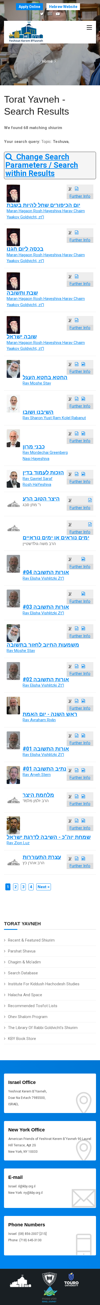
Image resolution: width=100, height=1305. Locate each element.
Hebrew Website (63, 7)
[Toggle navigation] (89, 27)
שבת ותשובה (22, 293)
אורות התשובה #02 (46, 679)
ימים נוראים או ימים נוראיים (56, 538)
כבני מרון (34, 447)
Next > (44, 886)
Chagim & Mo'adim (24, 962)
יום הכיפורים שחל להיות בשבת (43, 205)
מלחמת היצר (38, 795)
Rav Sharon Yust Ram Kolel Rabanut (54, 417)
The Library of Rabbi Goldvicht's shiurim (43, 1027)
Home (47, 61)
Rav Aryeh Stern (37, 774)
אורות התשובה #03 (46, 607)
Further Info (80, 196)
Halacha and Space (25, 994)
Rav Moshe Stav (37, 383)
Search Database (23, 973)
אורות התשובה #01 (46, 749)
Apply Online (29, 7)
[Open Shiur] (76, 188)
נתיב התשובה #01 (44, 769)
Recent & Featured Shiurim (31, 940)
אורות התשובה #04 (46, 572)
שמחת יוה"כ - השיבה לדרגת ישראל (49, 837)
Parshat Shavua (21, 951)
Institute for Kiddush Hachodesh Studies (43, 984)
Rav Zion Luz (18, 842)
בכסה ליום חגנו (25, 249)
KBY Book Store (22, 1038)
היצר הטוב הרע (41, 499)
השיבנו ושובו (38, 412)
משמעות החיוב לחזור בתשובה (43, 645)
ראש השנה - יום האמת (50, 714)
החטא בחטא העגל (45, 377)
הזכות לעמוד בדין (43, 473)
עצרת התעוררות (42, 857)
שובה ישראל (22, 337)
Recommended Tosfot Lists (32, 1005)
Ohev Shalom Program (27, 1016)
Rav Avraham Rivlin (39, 720)
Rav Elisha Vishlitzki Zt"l (43, 578)
